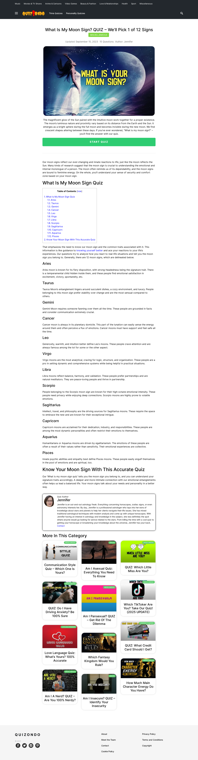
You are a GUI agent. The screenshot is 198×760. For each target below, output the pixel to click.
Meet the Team (108, 740)
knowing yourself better (90, 250)
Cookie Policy (107, 751)
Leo (51, 213)
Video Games (71, 3)
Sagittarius (55, 226)
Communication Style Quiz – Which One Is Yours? (60, 568)
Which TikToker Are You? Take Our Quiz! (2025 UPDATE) (138, 608)
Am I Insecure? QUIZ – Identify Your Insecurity (99, 702)
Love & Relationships (109, 3)
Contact (61, 526)
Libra (51, 219)
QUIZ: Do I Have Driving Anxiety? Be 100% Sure (60, 612)
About (104, 734)
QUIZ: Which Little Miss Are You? (138, 569)
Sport (133, 3)
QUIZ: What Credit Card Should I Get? (138, 647)
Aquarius (54, 233)
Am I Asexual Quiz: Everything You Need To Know (99, 572)
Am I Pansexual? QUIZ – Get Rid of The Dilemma (99, 620)
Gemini (53, 206)
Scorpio (53, 223)
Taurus (53, 203)
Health (125, 3)
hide (79, 191)
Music (17, 3)
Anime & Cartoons (53, 3)
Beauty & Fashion (88, 3)
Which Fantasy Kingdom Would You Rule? (99, 661)
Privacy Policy (149, 734)
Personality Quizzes (146, 623)
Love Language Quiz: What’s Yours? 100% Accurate (60, 656)
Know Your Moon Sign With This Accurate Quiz (69, 239)
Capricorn (54, 229)
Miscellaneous (146, 3)
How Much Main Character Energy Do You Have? (138, 686)
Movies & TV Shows (33, 3)
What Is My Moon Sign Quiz (59, 196)
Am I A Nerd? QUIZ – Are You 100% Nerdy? (60, 698)
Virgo (52, 216)
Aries (51, 200)
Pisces (53, 236)
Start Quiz (99, 141)
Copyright (147, 745)
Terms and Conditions (152, 740)
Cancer (53, 210)
